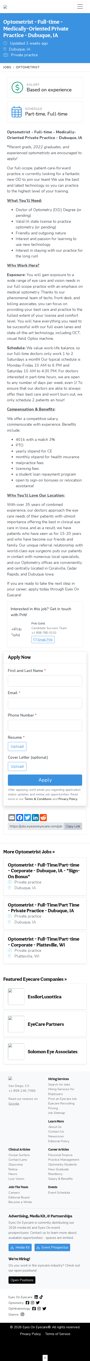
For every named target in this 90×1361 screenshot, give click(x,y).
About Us (55, 1127)
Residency (55, 1174)
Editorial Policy (58, 1141)
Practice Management (63, 1159)
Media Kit (23, 1247)
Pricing (53, 1108)
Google (14, 1103)
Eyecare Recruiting (61, 1103)
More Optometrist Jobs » (29, 851)
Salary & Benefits (60, 1178)
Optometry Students (62, 1164)
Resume (15, 737)
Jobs (7, 67)
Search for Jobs (59, 1084)
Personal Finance (60, 1155)
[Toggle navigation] (80, 6)
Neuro (13, 1174)
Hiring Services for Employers (61, 1091)
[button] (45, 1358)
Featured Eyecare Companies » (35, 979)
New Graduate (58, 1169)
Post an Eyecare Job (62, 1099)
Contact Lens (18, 1159)
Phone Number (21, 715)
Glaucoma (16, 1164)
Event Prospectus (55, 1247)
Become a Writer (20, 1202)
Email (12, 692)
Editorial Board (19, 1197)
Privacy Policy (68, 799)
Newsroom (56, 1136)
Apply (45, 780)
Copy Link (73, 826)
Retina (13, 1169)
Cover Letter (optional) (28, 757)
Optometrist (28, 67)
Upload (17, 746)
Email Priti (45, 639)
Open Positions (21, 1280)
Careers (14, 1192)
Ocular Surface (19, 1155)
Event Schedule (59, 1192)
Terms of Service (57, 1334)
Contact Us (56, 1131)
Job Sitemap (56, 1113)
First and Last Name (25, 670)
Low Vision (16, 1178)
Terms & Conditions (38, 799)
